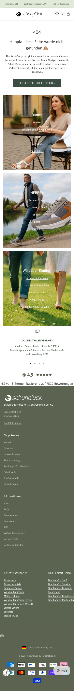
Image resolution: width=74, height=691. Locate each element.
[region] (37, 342)
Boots (37, 221)
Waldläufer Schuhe (14, 592)
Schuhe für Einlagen (37, 278)
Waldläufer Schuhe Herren (18, 600)
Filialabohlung (12, 460)
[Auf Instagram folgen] (2, 636)
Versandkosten (11, 539)
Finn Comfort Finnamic (60, 588)
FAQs (6, 509)
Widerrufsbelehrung (14, 533)
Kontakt (8, 442)
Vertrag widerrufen (13, 545)
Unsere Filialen (12, 454)
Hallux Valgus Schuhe (37, 306)
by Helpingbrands (47, 656)
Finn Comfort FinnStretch (61, 596)
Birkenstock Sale (12, 584)
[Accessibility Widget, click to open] (6, 672)
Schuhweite (10, 472)
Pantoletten (37, 151)
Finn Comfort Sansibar (59, 584)
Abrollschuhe (37, 299)
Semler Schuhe (11, 607)
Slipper (37, 136)
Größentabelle (11, 478)
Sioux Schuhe (11, 615)
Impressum (9, 521)
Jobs (6, 503)
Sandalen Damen (13, 588)
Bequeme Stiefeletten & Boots (37, 129)
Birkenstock (10, 580)
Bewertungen (11, 484)
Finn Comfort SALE (57, 580)
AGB (6, 527)
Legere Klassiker (37, 207)
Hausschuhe (37, 144)
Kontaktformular (13, 423)
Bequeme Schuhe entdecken (37, 83)
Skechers (8, 611)
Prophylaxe (54, 592)
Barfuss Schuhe (37, 292)
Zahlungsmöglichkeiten (16, 466)
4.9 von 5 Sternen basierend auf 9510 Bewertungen (37, 383)
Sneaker (37, 122)
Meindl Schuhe (12, 596)
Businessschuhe (37, 200)
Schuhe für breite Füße (37, 285)
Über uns (8, 448)
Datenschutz (10, 515)
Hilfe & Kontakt (11, 4)
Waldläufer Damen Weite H (18, 604)
